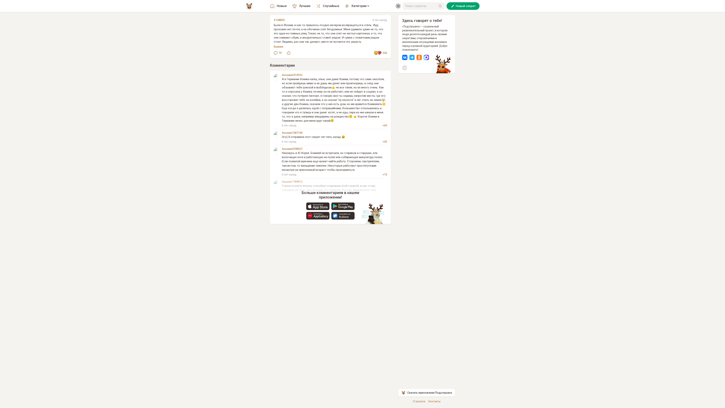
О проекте (419, 401)
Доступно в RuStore (343, 215)
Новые (282, 6)
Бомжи (278, 46)
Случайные (331, 6)
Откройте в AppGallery (317, 215)
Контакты (434, 401)
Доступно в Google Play (343, 206)
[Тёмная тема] (398, 6)
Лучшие (304, 6)
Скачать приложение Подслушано (429, 392)
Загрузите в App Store (317, 206)
